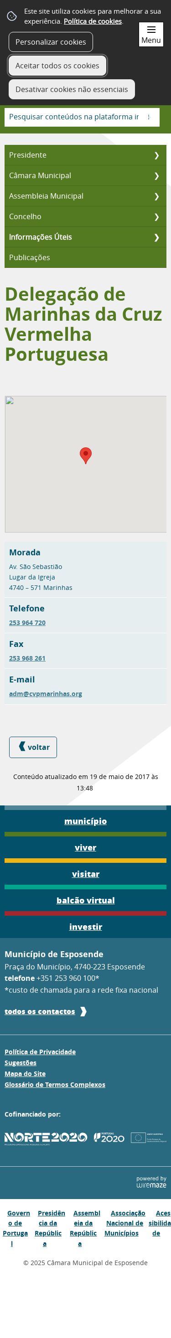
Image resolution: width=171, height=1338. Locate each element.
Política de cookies (93, 21)
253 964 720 (27, 622)
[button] (85, 456)
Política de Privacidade (40, 1051)
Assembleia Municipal (46, 196)
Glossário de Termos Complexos (55, 1084)
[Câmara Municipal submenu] (156, 175)
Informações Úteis (40, 237)
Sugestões (20, 1062)
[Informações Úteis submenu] (156, 237)
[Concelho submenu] (156, 216)
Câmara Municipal (40, 175)
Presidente (28, 155)
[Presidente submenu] (156, 155)
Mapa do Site (25, 1073)
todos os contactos (40, 1011)
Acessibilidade (160, 1223)
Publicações (29, 257)
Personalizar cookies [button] (51, 42)
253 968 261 (27, 658)
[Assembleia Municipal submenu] (156, 196)
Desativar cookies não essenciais (72, 89)
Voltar (39, 747)
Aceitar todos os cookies (57, 66)
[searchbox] (82, 117)
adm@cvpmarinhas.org (45, 693)
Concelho (25, 216)
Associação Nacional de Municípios (125, 1223)
